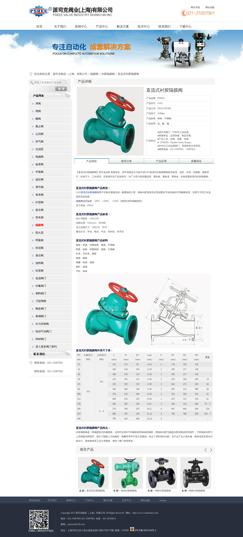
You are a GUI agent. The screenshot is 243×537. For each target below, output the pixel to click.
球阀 (38, 103)
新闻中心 (81, 26)
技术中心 (144, 26)
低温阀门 (41, 278)
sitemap (162, 500)
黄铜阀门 (41, 316)
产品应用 (161, 161)
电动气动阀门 (43, 331)
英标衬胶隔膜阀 (159, 490)
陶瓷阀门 (41, 308)
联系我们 (165, 26)
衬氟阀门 (41, 285)
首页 (39, 26)
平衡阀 (39, 172)
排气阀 (39, 141)
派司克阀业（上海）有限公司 (70, 74)
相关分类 (126, 161)
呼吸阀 (39, 240)
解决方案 (123, 26)
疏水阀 (39, 209)
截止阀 (39, 126)
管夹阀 (39, 217)
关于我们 (60, 26)
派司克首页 (34, 500)
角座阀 (39, 194)
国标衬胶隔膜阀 (193, 490)
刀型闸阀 (41, 301)
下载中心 (185, 26)
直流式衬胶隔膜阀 (92, 490)
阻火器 (39, 232)
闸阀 (38, 111)
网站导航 (195, 7)
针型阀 (39, 202)
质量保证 (196, 161)
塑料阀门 (41, 293)
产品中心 (102, 26)
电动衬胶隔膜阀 (125, 490)
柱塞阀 (39, 270)
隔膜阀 (94, 74)
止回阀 (39, 134)
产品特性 (91, 161)
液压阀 (39, 255)
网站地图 (210, 7)
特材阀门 (41, 339)
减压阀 (39, 179)
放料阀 (39, 263)
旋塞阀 (39, 164)
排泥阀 (39, 247)
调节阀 (39, 187)
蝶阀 (38, 118)
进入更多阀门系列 (46, 346)
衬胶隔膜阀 (108, 74)
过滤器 (39, 149)
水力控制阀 (42, 323)
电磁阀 (39, 156)
